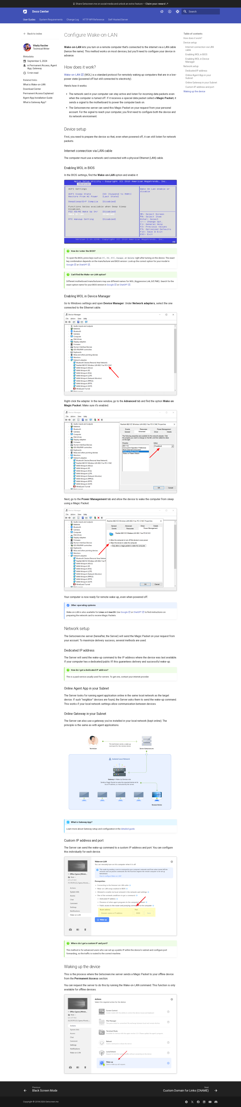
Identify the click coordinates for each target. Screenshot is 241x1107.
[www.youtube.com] (210, 1101)
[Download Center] (169, 11)
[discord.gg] (216, 1101)
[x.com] (192, 1101)
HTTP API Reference (93, 19)
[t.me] (186, 1101)
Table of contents (192, 33)
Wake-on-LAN (72, 74)
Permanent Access (40, 65)
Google (70, 264)
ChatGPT (83, 264)
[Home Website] (162, 11)
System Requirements (51, 19)
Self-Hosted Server (118, 19)
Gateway (37, 68)
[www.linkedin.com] (204, 1101)
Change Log (73, 19)
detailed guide (128, 829)
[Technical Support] (177, 11)
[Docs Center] (25, 11)
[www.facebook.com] (198, 1101)
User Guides (29, 19)
